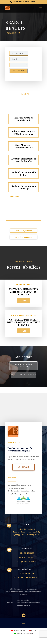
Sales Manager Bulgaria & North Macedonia (23, 132)
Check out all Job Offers (23, 230)
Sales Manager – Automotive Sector (23, 146)
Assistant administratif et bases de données (23, 160)
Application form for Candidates (23, 365)
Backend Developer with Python (23, 173)
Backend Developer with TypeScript (23, 187)
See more (23, 300)
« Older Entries (13, 197)
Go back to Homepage (23, 237)
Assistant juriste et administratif (24, 119)
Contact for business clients (23, 375)
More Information (23, 467)
